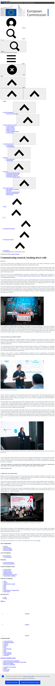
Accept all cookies (12, 682)
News (4, 650)
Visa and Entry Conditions (9, 575)
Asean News (6, 250)
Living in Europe (10, 127)
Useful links (6, 655)
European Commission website (8, 658)
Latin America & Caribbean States (11, 590)
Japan (4, 587)
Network (5, 171)
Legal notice (6, 670)
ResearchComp (9, 194)
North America (6, 591)
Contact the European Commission (11, 660)
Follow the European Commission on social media (14, 662)
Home (4, 101)
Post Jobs (5, 546)
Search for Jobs (6, 547)
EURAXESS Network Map (12, 174)
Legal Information (7, 648)
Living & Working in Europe (10, 125)
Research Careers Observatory (13, 192)
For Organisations (10, 146)
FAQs (4, 647)
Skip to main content (5, 1)
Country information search (12, 131)
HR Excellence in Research (12, 189)
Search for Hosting (7, 550)
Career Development (8, 143)
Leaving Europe (10, 132)
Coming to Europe (10, 126)
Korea (4, 589)
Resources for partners (8, 663)
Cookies (5, 668)
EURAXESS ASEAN (8, 239)
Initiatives (5, 157)
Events (5, 646)
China (4, 585)
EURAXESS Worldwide (12, 175)
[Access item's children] (24, 107)
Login (4, 597)
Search (23, 38)
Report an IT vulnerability (9, 664)
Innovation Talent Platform (12, 193)
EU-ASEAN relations (15, 254)
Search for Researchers (8, 562)
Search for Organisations (9, 563)
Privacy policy (6, 669)
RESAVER (9, 190)
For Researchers (10, 145)
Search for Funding (7, 548)
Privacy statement (7, 652)
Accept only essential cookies (30, 682)
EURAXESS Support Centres (13, 176)
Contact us (5, 643)
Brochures (5, 645)
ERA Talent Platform (8, 188)
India (4, 586)
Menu (23, 63)
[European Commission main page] (27, 16)
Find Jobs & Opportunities (12, 113)
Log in (23, 27)
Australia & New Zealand (9, 583)
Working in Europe (10, 128)
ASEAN (5, 582)
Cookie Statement (7, 654)
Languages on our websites (9, 667)
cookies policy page (28, 676)
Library (5, 651)
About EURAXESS (8, 641)
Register (5, 598)
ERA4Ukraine (9, 160)
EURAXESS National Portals (13, 173)
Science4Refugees (10, 159)
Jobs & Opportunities (8, 112)
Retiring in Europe (10, 130)
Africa (4, 581)
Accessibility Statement (8, 642)
